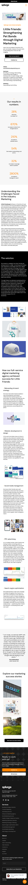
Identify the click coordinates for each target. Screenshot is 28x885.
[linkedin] (8, 800)
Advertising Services (7, 811)
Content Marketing (6, 809)
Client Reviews (5, 845)
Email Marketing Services (8, 816)
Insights (4, 851)
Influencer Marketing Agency (9, 814)
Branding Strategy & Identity (9, 807)
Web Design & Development (9, 831)
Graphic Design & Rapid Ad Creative (10, 818)
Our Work (4, 853)
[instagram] (6, 800)
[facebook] (3, 800)
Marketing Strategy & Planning (9, 822)
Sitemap (5, 880)
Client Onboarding (6, 842)
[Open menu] (26, 5)
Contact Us (5, 847)
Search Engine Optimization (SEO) (10, 825)
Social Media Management (8, 827)
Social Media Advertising (8, 829)
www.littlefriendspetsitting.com (11, 68)
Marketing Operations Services (9, 820)
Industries (4, 849)
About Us (4, 838)
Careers (4, 840)
